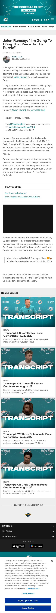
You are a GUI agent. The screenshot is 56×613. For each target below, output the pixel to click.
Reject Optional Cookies (28, 601)
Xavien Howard (19, 110)
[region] (28, 585)
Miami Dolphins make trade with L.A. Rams (22, 197)
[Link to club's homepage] (5, 19)
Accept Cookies (28, 608)
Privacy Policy (33, 588)
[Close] (52, 561)
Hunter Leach (17, 57)
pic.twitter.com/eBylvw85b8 (22, 127)
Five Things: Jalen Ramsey (16, 193)
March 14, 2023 (26, 130)
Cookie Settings (28, 593)
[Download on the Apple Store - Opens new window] (18, 546)
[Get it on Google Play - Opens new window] (36, 547)
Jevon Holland (38, 110)
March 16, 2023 (44, 261)
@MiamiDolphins (17, 124)
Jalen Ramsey (20, 77)
